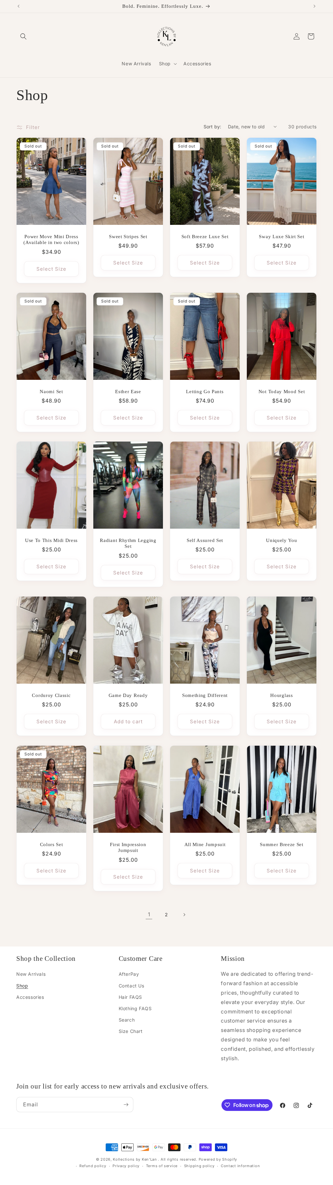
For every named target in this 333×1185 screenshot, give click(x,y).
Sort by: (212, 126)
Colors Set (51, 844)
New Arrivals (31, 974)
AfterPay (129, 974)
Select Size (51, 268)
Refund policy (92, 1166)
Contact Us (131, 985)
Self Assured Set (205, 540)
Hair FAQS (130, 997)
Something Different (205, 695)
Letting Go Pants (204, 391)
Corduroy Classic (51, 695)
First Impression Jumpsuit (128, 847)
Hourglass (281, 695)
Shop (22, 985)
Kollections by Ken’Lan (135, 1159)
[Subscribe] (126, 1104)
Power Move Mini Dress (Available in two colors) (51, 239)
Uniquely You (281, 540)
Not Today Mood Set (282, 391)
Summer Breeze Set (281, 844)
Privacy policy (126, 1166)
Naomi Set (51, 391)
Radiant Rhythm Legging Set (128, 543)
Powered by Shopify (218, 1159)
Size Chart (131, 1031)
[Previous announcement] (18, 6)
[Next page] (184, 915)
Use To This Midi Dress (51, 540)
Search (127, 1020)
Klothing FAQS (135, 1008)
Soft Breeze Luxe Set (205, 236)
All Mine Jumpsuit (205, 844)
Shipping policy (199, 1166)
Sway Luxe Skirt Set (281, 236)
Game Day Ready (128, 695)
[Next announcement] (314, 6)
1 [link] (149, 914)
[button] (23, 36)
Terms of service (162, 1166)
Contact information (240, 1166)
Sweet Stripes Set (128, 236)
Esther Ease (128, 391)
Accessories (30, 997)
